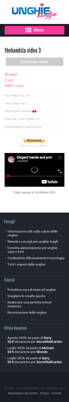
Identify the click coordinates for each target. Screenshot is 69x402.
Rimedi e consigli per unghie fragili (32, 241)
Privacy (44, 393)
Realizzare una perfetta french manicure (29, 304)
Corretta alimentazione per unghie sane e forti (32, 250)
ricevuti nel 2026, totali (34, 145)
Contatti (56, 393)
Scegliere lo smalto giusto (26, 296)
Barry (48, 337)
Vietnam (27, 111)
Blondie (42, 351)
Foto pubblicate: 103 (17, 95)
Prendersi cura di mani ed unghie (31, 289)
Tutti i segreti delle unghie (26, 264)
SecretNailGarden (49, 341)
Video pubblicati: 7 (16, 103)
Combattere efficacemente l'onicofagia (35, 258)
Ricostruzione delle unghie (27, 312)
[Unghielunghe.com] (34, 10)
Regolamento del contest (23, 393)
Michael (47, 348)
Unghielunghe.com (33, 388)
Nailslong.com (55, 388)
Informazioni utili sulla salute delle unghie (32, 233)
